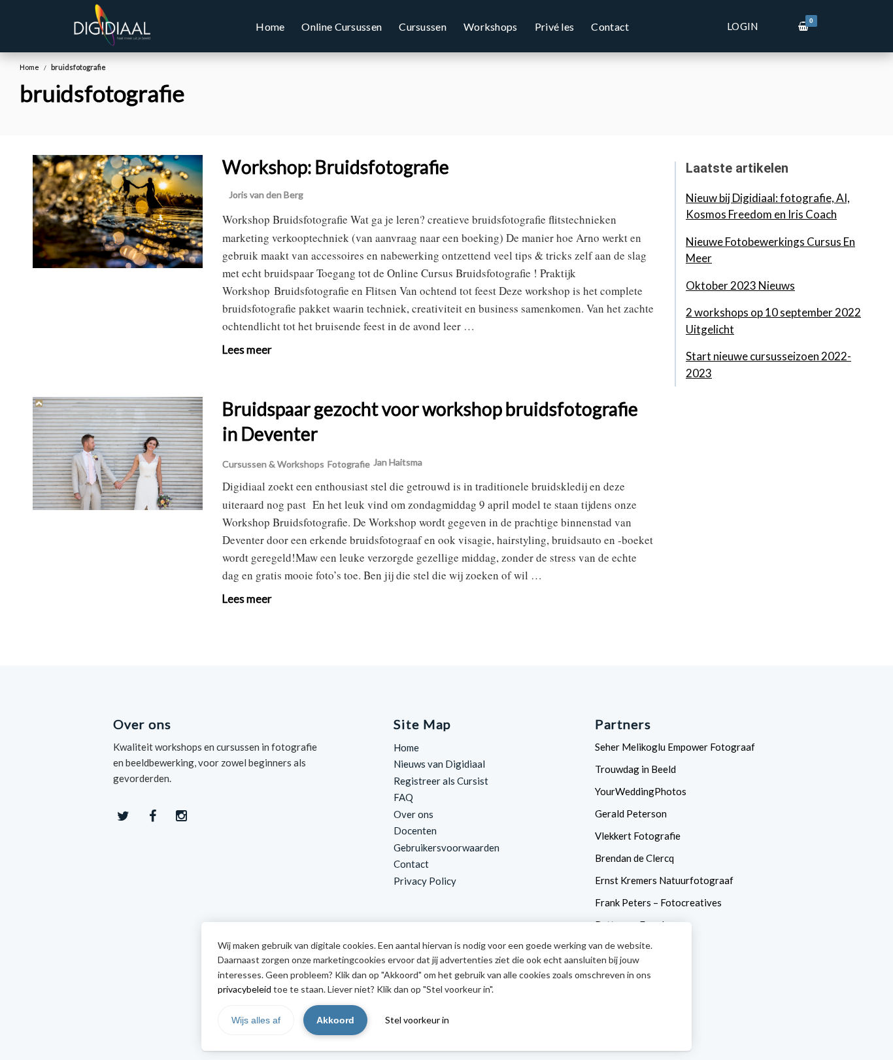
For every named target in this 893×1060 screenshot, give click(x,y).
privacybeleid (244, 989)
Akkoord (335, 1020)
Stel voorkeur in (417, 1019)
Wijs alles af (255, 1020)
